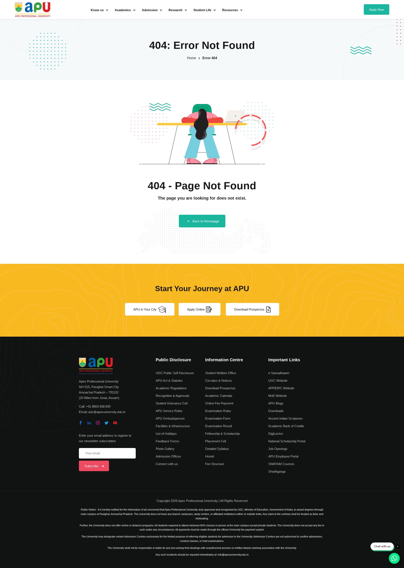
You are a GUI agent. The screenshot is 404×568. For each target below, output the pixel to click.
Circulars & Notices (218, 380)
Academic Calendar (218, 395)
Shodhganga (277, 471)
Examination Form (217, 418)
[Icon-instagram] (98, 423)
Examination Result (218, 426)
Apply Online (196, 309)
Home (191, 58)
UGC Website (277, 380)
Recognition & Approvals (172, 395)
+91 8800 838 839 (98, 406)
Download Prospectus (249, 309)
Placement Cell (215, 441)
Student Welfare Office (220, 373)
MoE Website (277, 395)
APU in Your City (145, 309)
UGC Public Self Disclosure (175, 373)
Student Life (202, 10)
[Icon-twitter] (106, 423)
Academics (123, 10)
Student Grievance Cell (171, 403)
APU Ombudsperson (170, 418)
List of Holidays (166, 433)
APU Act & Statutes (169, 380)
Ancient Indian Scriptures (285, 418)
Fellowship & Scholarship (222, 433)
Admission (150, 10)
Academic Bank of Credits (286, 426)
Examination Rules (218, 411)
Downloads (276, 411)
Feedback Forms (167, 441)
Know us (97, 10)
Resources (230, 10)
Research (175, 10)
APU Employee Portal (283, 456)
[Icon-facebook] (80, 423)
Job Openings (277, 449)
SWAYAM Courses (281, 464)
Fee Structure (214, 464)
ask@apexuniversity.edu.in (106, 412)
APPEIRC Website (281, 388)
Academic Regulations (171, 388)
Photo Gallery (165, 449)
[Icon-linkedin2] (89, 423)
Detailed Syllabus (217, 449)
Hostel (209, 456)
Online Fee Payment (219, 403)
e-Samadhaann (278, 373)
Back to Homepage (206, 221)
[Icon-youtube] (115, 423)
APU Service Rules (169, 411)
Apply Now (376, 9)
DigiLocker (275, 433)
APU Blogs (275, 403)
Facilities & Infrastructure (173, 426)
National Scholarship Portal (286, 441)
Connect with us (167, 464)
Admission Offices (168, 456)
